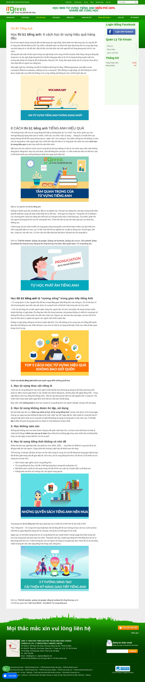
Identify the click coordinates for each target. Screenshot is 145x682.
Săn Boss (56, 17)
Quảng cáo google (39, 241)
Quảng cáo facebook (56, 241)
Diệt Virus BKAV (35, 603)
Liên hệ (108, 2)
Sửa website (86, 241)
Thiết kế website (24, 241)
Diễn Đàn (70, 17)
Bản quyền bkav (69, 244)
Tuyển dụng (77, 2)
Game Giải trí (86, 17)
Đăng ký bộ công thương (44, 244)
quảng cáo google (39, 600)
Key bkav (58, 244)
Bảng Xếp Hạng (104, 17)
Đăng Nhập (111, 49)
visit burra (25, 675)
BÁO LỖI (121, 17)
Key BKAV (47, 603)
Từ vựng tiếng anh (84, 244)
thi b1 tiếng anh (29, 34)
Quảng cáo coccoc (72, 241)
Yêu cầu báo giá (130, 627)
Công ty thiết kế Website (21, 2)
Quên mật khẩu (112, 53)
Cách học (25, 17)
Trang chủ (10, 17)
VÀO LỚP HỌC (41, 17)
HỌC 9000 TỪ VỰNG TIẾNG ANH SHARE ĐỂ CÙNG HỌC (84, 9)
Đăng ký (110, 46)
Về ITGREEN (135, 17)
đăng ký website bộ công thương (60, 600)
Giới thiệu (68, 2)
